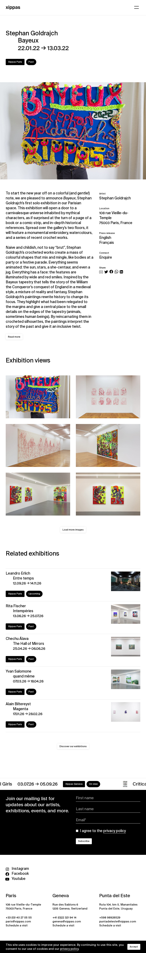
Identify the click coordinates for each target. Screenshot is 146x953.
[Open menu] (136, 7)
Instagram (20, 868)
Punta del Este (114, 896)
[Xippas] (13, 7)
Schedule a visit (17, 925)
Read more (14, 336)
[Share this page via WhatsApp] (116, 272)
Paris (11, 896)
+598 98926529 (109, 917)
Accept (134, 946)
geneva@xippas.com (66, 921)
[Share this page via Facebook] (111, 272)
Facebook (20, 873)
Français (106, 242)
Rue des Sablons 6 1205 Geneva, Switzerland (69, 906)
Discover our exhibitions (73, 746)
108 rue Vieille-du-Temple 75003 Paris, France (115, 218)
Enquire (105, 257)
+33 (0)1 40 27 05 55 (19, 917)
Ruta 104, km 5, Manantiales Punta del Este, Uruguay (118, 906)
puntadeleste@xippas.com (117, 921)
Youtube (18, 878)
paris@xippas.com (18, 921)
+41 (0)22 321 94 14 (64, 917)
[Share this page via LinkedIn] (121, 272)
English (105, 237)
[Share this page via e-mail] (101, 272)
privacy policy (69, 949)
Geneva (60, 896)
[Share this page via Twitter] (106, 272)
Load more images (73, 529)
